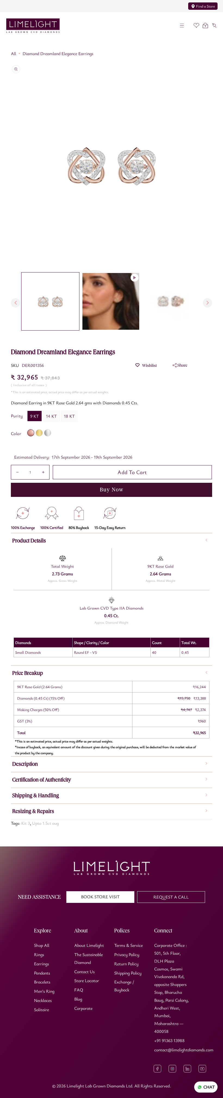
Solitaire (41, 1010)
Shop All (41, 945)
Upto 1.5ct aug (45, 823)
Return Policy (126, 964)
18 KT (69, 416)
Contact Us (84, 972)
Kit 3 (25, 823)
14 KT (51, 416)
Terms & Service (128, 945)
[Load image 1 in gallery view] (50, 301)
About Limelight (89, 945)
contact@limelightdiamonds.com (183, 1050)
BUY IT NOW (111, 489)
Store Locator (86, 980)
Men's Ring (44, 991)
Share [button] (182, 365)
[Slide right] (207, 302)
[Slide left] (15, 302)
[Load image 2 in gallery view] (171, 301)
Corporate (83, 1008)
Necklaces (43, 1000)
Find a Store (205, 6)
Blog (78, 999)
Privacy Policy (126, 954)
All (13, 53)
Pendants (42, 973)
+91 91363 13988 (169, 1040)
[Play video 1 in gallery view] (111, 301)
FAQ (78, 990)
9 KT (34, 416)
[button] (182, 26)
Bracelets (42, 982)
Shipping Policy (127, 973)
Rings (39, 954)
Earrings (41, 964)
